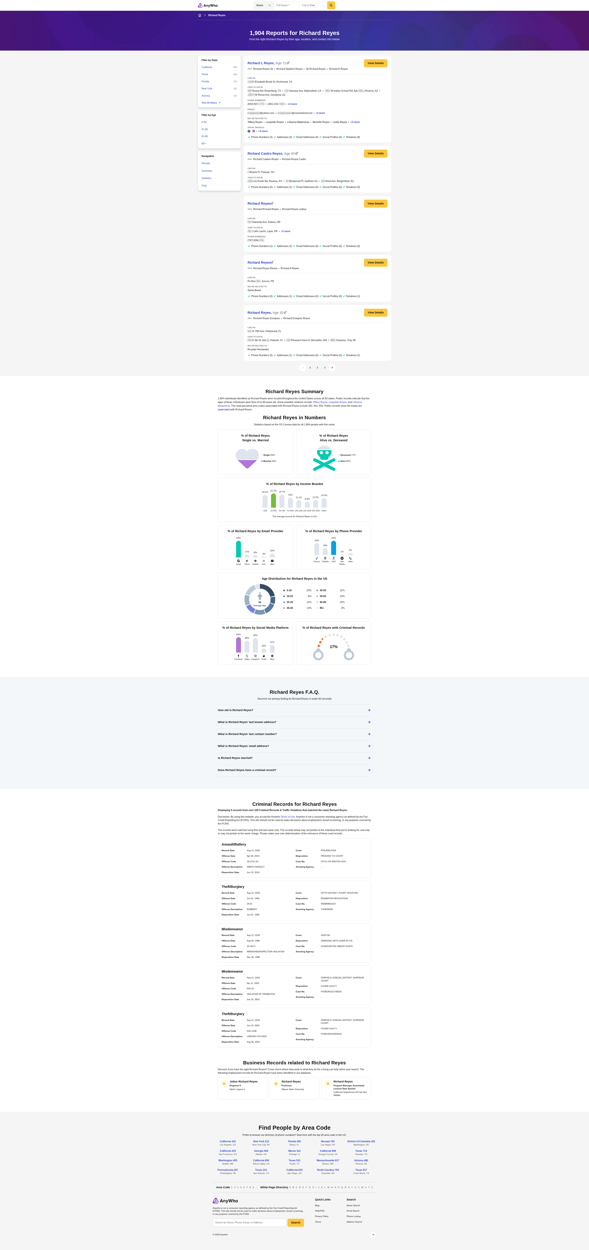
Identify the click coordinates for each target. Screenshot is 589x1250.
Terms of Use (288, 816)
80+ (204, 143)
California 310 (228, 1141)
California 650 (261, 1160)
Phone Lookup (354, 1216)
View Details (376, 63)
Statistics (207, 178)
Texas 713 (361, 1151)
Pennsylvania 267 (228, 1170)
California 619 (294, 1170)
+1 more (285, 231)
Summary (207, 171)
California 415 (228, 1151)
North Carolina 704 (328, 1170)
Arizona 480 (361, 1160)
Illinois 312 (294, 1151)
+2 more (292, 104)
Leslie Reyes (340, 122)
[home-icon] (200, 15)
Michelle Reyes (321, 122)
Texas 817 (361, 1170)
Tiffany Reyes (255, 122)
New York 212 (261, 1141)
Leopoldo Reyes (275, 122)
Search (295, 1222)
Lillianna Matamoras (298, 122)
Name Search (353, 1205)
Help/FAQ (319, 1211)
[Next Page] (332, 367)
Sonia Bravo (254, 290)
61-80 (205, 136)
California (207, 67)
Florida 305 (294, 1141)
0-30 (204, 122)
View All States (209, 102)
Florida (205, 81)
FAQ (204, 185)
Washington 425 (227, 1160)
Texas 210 (261, 1170)
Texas (205, 74)
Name (259, 5)
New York (207, 88)
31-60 (205, 129)
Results (206, 163)
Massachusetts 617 (328, 1160)
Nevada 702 (328, 1141)
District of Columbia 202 (361, 1141)
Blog (317, 1205)
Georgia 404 (261, 1151)
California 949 (328, 1151)
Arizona (206, 95)
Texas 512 (294, 1160)
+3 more (320, 113)
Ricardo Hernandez (258, 349)
